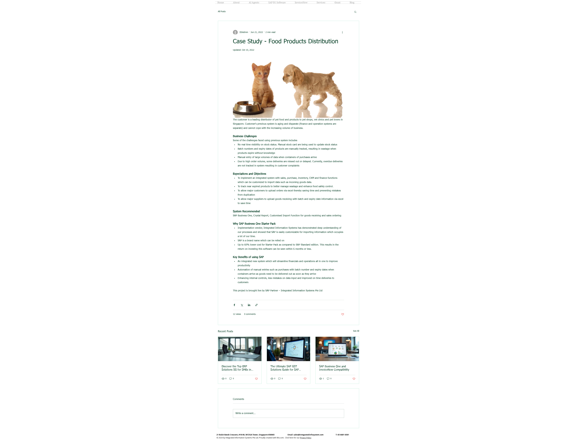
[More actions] (342, 32)
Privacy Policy (305, 437)
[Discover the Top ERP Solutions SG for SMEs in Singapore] (239, 349)
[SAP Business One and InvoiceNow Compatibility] (337, 349)
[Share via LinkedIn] (249, 305)
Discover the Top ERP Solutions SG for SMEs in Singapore (236, 368)
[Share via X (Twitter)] (241, 305)
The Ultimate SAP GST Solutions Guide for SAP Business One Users (284, 368)
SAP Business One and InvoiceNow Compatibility (334, 368)
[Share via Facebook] (234, 305)
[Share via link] (256, 305)
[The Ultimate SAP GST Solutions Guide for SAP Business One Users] (288, 349)
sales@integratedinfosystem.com (309, 434)
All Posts (222, 12)
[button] (355, 12)
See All (356, 331)
